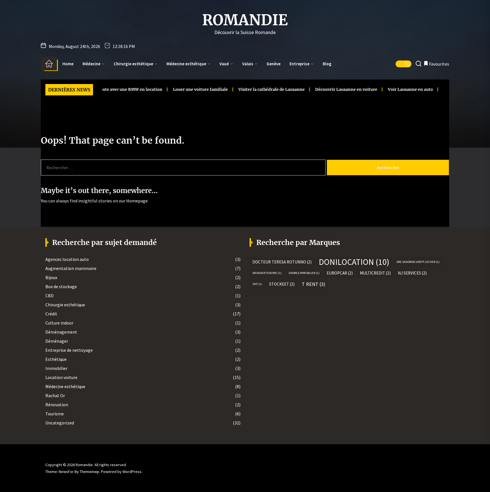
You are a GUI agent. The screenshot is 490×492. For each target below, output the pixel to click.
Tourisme (54, 413)
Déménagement (61, 332)
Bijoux (51, 277)
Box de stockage (61, 286)
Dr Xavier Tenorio (267, 273)
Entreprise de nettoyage (69, 350)
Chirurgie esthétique (133, 63)
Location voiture (61, 377)
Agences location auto (67, 259)
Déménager (56, 341)
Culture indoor (59, 323)
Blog (327, 63)
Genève (273, 63)
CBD (49, 295)
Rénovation (56, 404)
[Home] (49, 63)
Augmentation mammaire (70, 268)
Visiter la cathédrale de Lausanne (260, 89)
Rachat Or (55, 395)
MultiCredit (375, 273)
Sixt (257, 284)
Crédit (51, 314)
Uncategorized (59, 423)
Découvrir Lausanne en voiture (335, 89)
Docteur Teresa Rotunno (282, 262)
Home (67, 63)
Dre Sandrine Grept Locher (418, 262)
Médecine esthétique (186, 63)
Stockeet (282, 284)
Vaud (224, 63)
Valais (247, 63)
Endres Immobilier (304, 273)
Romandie (245, 20)
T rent (313, 284)
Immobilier (56, 368)
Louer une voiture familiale (189, 89)
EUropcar (340, 273)
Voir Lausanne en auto (399, 89)
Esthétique (56, 359)
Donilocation (354, 262)
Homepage (137, 201)
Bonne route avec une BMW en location (112, 89)
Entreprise (299, 63)
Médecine (91, 63)
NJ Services (412, 273)
